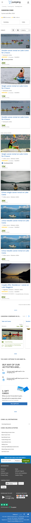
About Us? (3, 469)
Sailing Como (5, 444)
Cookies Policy (18, 475)
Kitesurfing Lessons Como (8, 449)
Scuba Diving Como (6, 439)
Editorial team (4, 473)
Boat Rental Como (6, 437)
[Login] (28, 2)
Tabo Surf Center (6, 321)
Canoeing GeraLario (6, 424)
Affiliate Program (19, 471)
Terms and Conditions (21, 473)
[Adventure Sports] (14, 2)
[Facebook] (24, 515)
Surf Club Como (5, 451)
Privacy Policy (4, 475)
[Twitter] (28, 515)
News (16, 469)
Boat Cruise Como (6, 434)
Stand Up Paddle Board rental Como (10, 446)
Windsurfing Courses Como (8, 432)
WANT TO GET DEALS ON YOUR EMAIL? (15, 457)
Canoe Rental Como (6, 442)
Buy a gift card (15, 403)
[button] (28, 316)
